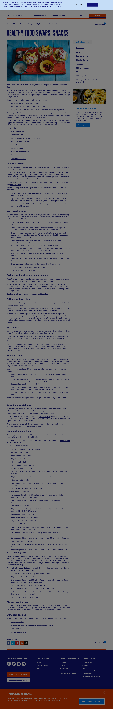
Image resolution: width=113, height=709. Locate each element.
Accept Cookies (92, 4)
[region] (56, 5)
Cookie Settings (80, 4)
